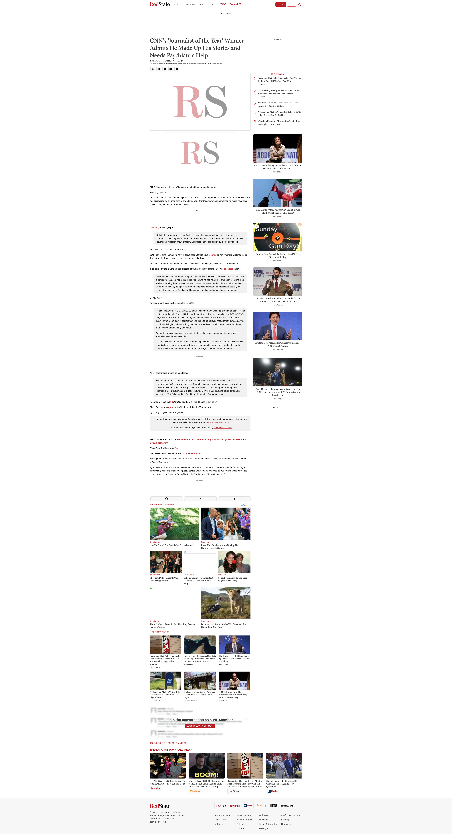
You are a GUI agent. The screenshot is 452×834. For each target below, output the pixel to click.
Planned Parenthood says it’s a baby (194, 439)
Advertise (263, 819)
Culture (240, 824)
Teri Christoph (155, 667)
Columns (241, 828)
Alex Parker (156, 61)
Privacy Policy (266, 828)
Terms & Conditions (269, 824)
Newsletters (287, 824)
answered (228, 269)
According (154, 227)
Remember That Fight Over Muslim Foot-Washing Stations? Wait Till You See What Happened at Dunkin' (165, 659)
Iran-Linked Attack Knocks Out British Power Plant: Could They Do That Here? (278, 211)
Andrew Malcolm (190, 701)
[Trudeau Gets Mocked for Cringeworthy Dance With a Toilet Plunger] (277, 325)
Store (213, 4)
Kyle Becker (223, 665)
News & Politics (244, 819)
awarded (172, 407)
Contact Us (220, 819)
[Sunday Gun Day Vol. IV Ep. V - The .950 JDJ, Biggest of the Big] (277, 237)
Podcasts (191, 4)
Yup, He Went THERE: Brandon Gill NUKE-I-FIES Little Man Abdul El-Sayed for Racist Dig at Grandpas (206, 783)
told (171, 402)
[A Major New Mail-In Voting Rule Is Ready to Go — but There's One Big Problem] (165, 680)
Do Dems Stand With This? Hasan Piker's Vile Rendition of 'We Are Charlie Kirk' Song (277, 300)
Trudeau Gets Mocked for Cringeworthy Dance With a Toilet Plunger (278, 344)
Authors (178, 4)
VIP (216, 828)
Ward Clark (223, 701)
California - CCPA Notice (291, 815)
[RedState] (160, 4)
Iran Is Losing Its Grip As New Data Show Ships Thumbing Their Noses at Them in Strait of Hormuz (200, 658)
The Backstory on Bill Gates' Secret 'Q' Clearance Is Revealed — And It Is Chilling (234, 658)
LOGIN (291, 4)
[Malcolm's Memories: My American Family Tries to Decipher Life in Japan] (200, 680)
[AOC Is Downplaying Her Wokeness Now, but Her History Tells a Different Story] (234, 680)
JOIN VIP (281, 4)
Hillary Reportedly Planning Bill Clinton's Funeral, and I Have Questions (282, 783)
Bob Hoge (278, 398)
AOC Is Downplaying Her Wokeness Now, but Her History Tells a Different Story (233, 695)
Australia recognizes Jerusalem (227, 439)
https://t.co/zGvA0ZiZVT (218, 422)
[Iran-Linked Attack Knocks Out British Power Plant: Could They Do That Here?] (277, 192)
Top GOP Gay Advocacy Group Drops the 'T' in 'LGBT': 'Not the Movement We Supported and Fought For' (278, 392)
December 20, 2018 (223, 427)
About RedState (222, 815)
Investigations (244, 815)
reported (212, 255)
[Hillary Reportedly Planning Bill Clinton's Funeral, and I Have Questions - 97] (284, 766)
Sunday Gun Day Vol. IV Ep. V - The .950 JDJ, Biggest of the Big (278, 255)
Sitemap (285, 819)
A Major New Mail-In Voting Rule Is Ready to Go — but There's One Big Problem (165, 695)
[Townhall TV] (235, 4)
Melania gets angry (158, 443)
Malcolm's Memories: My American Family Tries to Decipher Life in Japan (199, 695)
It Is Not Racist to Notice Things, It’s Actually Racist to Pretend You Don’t (167, 782)
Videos (203, 4)
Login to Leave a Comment (200, 726)
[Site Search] (299, 4)
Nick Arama (188, 665)
